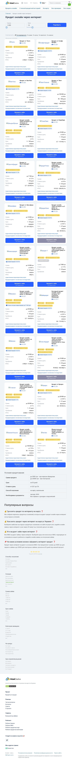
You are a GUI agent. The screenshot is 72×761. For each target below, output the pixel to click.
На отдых (7, 646)
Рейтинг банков (10, 723)
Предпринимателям (10, 634)
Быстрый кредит (10, 667)
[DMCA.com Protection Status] (36, 686)
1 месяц (7, 619)
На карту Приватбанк (11, 561)
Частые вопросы (10, 702)
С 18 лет (7, 628)
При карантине (9, 653)
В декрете (8, 632)
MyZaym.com (9, 755)
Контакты (8, 704)
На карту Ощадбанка (10, 566)
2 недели (7, 617)
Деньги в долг (9, 576)
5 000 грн (7, 601)
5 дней (7, 613)
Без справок (8, 584)
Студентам (8, 636)
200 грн (7, 593)
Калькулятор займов (11, 716)
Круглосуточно (9, 580)
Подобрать (57, 25)
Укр (69, 2)
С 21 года (7, 630)
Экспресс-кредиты (10, 665)
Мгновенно (8, 663)
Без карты (8, 564)
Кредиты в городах (11, 694)
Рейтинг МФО (9, 725)
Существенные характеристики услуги (15, 66)
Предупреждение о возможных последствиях (17, 69)
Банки (26, 3)
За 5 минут (8, 661)
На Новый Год (9, 651)
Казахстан (10, 748)
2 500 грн (7, 599)
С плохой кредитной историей (29, 8)
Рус (69, 4)
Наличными (8, 563)
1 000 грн (7, 597)
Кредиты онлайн (11, 8)
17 (57, 299)
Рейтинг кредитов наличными (14, 729)
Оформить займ (19, 73)
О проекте (8, 708)
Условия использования (25, 753)
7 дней (7, 615)
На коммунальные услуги (12, 649)
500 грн (7, 595)
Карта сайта (57, 753)
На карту (46, 8)
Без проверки (56, 8)
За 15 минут (8, 669)
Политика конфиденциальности (43, 753)
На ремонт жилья (10, 648)
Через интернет (9, 582)
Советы (35, 3)
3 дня (6, 611)
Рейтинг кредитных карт (12, 727)
